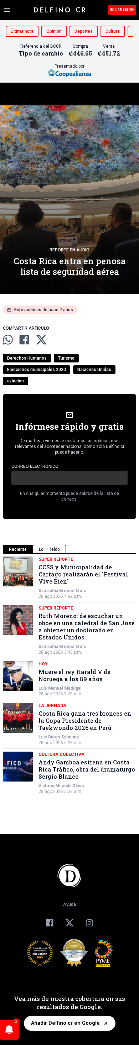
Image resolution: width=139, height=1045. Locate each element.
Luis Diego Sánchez (58, 737)
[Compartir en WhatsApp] (8, 340)
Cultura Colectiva (61, 754)
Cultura (112, 31)
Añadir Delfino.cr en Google (65, 1023)
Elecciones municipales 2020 (36, 369)
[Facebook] (49, 923)
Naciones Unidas (94, 369)
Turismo (66, 358)
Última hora (22, 31)
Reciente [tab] (18, 549)
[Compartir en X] (41, 339)
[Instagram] (89, 923)
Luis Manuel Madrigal (59, 688)
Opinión (54, 31)
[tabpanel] (69, 675)
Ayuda (69, 904)
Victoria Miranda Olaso (61, 785)
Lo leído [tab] (49, 549)
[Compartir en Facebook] (24, 339)
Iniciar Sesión (122, 9)
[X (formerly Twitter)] (69, 923)
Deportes (83, 31)
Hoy (43, 664)
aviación (15, 380)
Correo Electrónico (34, 466)
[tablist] (69, 549)
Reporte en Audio (69, 249)
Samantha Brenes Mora (62, 590)
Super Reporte (55, 559)
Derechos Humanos (27, 358)
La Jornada (52, 705)
